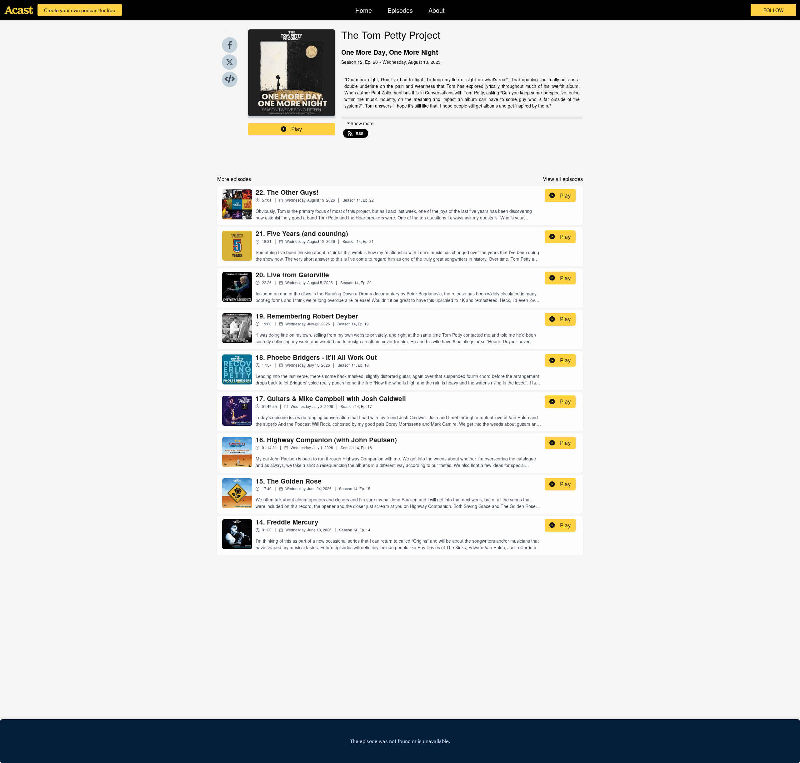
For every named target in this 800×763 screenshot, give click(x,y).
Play (296, 129)
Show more (362, 123)
